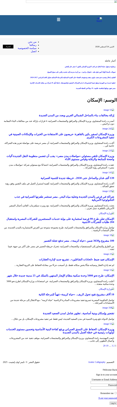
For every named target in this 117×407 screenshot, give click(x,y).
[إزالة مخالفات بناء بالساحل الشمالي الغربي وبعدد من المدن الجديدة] (109, 110)
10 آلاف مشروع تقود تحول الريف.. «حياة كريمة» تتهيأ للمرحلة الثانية (76, 294)
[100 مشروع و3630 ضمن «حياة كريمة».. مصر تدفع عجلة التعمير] (109, 235)
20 (104, 345)
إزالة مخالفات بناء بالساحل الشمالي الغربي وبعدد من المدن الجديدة (76, 115)
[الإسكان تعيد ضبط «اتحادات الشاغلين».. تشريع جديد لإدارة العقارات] (109, 254)
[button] (58, 20)
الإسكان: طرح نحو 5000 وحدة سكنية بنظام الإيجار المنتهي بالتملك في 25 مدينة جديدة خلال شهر (60, 275)
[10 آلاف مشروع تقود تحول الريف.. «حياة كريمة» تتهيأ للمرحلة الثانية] (106, 289)
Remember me (107, 393)
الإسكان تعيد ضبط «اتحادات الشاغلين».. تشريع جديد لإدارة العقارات (76, 259)
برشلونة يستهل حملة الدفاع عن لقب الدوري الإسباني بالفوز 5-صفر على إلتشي (90, 66)
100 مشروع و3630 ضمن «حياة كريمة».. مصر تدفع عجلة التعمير (79, 240)
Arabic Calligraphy (96, 362)
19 (107, 345)
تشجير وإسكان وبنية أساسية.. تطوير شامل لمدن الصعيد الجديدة (78, 313)
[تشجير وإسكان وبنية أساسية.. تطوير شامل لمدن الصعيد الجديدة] (108, 307)
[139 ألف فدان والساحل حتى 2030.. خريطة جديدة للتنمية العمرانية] (108, 172)
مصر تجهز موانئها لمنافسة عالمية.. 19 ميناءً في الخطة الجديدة (96, 88)
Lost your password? (107, 398)
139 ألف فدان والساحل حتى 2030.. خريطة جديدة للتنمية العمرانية (77, 178)
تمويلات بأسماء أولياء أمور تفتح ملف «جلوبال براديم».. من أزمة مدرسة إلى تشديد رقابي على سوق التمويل (81, 72)
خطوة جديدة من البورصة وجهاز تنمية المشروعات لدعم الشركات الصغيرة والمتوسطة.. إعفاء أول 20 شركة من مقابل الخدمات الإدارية (73, 83)
